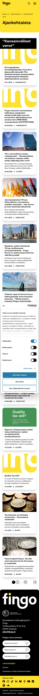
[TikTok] (12, 681)
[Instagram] (8, 681)
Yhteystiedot (8, 664)
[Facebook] (3, 681)
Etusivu (4, 14)
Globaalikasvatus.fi (10, 656)
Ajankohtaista (15, 14)
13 (25, 582)
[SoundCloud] (8, 685)
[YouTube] (28, 681)
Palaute (5, 667)
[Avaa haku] (29, 3)
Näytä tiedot (28, 368)
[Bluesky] (20, 681)
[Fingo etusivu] (6, 3)
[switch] (34, 347)
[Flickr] (33, 681)
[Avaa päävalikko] (35, 3)
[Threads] (24, 681)
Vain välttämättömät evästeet (19, 388)
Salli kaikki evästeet (19, 375)
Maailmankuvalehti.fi (11, 643)
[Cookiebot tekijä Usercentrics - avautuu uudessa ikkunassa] (28, 305)
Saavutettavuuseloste (16, 690)
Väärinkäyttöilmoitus (9, 693)
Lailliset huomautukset (25, 693)
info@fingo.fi (8, 632)
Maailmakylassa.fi (10, 650)
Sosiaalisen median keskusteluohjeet (16, 671)
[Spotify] (3, 685)
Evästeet (5, 690)
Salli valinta (19, 382)
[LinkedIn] (16, 681)
